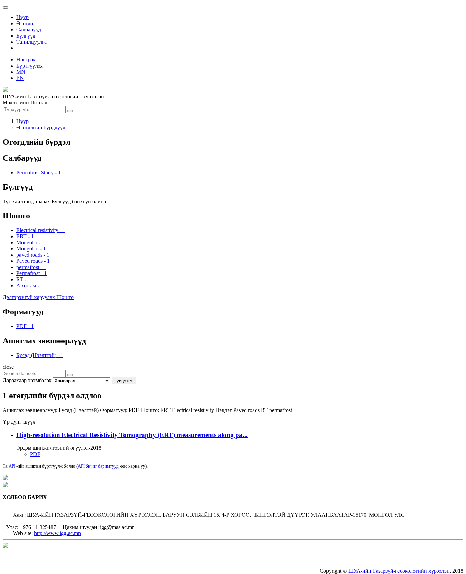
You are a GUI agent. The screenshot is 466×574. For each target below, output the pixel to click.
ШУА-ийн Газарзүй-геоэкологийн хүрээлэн (399, 571)
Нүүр (22, 17)
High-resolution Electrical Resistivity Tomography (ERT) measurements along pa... (132, 435)
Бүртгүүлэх (29, 66)
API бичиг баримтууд (98, 466)
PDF (35, 454)
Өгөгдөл (26, 23)
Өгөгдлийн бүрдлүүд (40, 127)
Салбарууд (28, 29)
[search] (70, 375)
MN (20, 72)
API (12, 466)
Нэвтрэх (25, 59)
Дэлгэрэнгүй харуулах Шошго (38, 297)
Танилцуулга (31, 42)
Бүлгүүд (25, 36)
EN (20, 78)
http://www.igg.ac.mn (57, 533)
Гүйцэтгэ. (124, 380)
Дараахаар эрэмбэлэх (27, 380)
